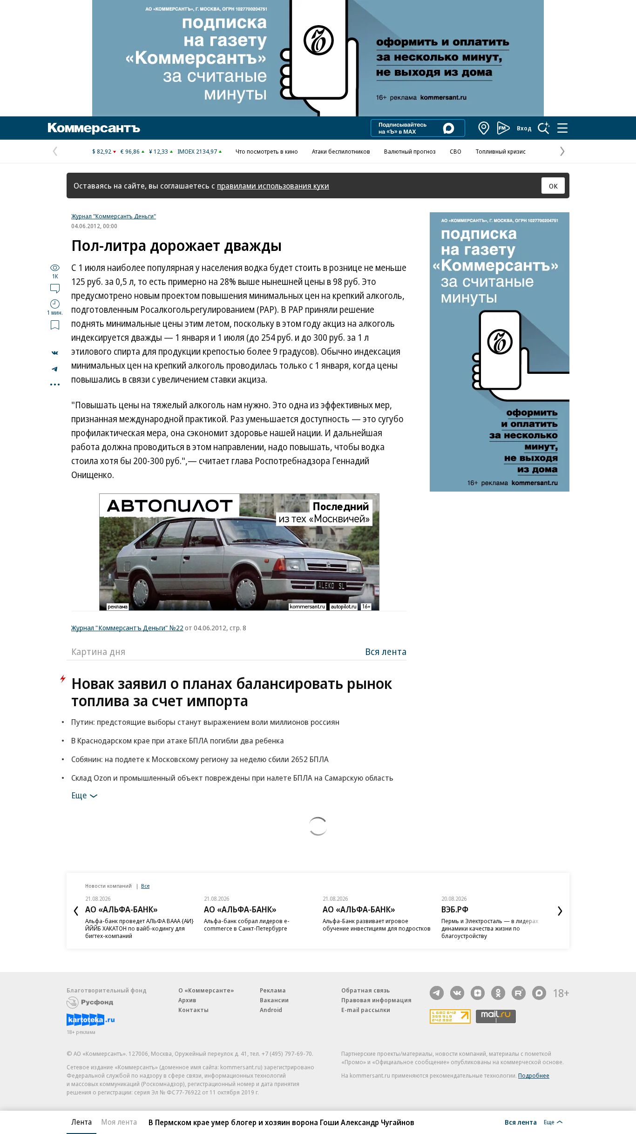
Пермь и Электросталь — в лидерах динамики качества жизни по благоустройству (489, 928)
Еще (79, 795)
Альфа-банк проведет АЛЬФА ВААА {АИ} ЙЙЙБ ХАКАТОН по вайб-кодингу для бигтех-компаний (139, 928)
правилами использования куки (273, 185)
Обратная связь (365, 990)
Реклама (273, 990)
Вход (524, 128)
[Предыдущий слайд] (76, 911)
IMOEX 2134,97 (197, 151)
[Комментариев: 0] (55, 288)
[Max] (539, 993)
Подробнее (533, 1075)
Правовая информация (376, 1000)
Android (271, 1010)
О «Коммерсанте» (206, 990)
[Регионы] (484, 128)
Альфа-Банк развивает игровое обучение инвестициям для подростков (377, 924)
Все (145, 885)
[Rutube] (519, 993)
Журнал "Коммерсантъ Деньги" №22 (127, 627)
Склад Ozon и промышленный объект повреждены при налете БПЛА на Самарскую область (232, 777)
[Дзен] (478, 993)
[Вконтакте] (457, 993)
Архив (187, 1000)
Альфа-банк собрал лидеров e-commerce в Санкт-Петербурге (247, 924)
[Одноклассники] (498, 993)
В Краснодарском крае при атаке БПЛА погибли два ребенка (177, 740)
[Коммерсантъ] (94, 128)
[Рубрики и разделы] (562, 128)
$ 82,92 (101, 151)
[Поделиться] (55, 353)
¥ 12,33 (158, 151)
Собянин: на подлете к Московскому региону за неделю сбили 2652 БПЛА (200, 759)
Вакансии (274, 1000)
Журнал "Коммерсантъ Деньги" (113, 216)
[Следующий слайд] (560, 911)
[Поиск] (544, 128)
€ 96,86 (130, 151)
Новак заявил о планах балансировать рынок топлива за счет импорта (231, 692)
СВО (455, 151)
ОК (553, 185)
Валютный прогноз (410, 151)
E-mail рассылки (365, 1010)
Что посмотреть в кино (267, 151)
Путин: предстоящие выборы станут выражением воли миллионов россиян (205, 721)
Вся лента (385, 651)
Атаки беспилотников (341, 151)
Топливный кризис (500, 151)
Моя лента (119, 1122)
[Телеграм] (437, 993)
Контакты (193, 1010)
